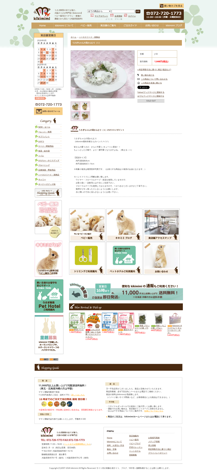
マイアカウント (101, 16)
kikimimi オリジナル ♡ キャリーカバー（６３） (174, 329)
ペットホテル (135, 451)
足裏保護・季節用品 (46, 170)
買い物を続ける (147, 75)
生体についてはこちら (153, 411)
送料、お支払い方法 (115, 445)
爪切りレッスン (135, 447)
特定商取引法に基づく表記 (159, 449)
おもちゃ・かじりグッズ (48, 160)
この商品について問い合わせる (154, 79)
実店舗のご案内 (108, 26)
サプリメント (44, 136)
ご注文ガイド (130, 26)
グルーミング (44, 165)
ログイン (132, 16)
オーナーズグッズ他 (46, 184)
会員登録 (118, 16)
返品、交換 (111, 449)
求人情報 (152, 445)
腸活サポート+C (125, 330)
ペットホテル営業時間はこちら (77, 444)
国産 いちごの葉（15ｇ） (158, 326)
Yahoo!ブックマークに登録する (150, 92)
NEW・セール (44, 127)
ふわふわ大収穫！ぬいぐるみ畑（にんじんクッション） (93, 333)
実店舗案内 (134, 435)
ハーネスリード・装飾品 (48, 174)
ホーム (73, 37)
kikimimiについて (64, 26)
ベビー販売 (86, 26)
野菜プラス (79, 329)
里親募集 (133, 455)
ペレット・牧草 (45, 131)
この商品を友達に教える (151, 82)
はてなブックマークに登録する (150, 96)
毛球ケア (111, 329)
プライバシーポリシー (157, 453)
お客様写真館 (154, 437)
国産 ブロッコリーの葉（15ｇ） (142, 328)
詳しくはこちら (78, 394)
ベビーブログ (174, 26)
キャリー (42, 179)
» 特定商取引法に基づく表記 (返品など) (154, 69)
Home (42, 26)
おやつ (41, 141)
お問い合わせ (152, 26)
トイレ (41, 155)
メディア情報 (154, 441)
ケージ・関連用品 (46, 146)
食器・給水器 (44, 150)
